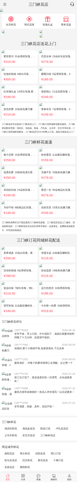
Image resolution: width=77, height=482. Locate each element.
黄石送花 (43, 460)
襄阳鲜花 (25, 467)
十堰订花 (58, 460)
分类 (23, 479)
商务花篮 (66, 24)
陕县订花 (45, 428)
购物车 (54, 479)
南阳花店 (9, 453)
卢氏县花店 (62, 428)
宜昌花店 (9, 467)
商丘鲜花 (25, 453)
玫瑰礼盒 (48, 24)
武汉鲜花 (27, 460)
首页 (8, 479)
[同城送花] (4, 4)
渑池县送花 (28, 428)
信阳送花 (40, 453)
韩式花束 (29, 24)
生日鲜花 (11, 24)
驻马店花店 (10, 460)
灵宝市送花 (28, 435)
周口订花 (56, 453)
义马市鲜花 (10, 435)
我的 (69, 479)
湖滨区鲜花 (10, 428)
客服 (38, 479)
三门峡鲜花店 (47, 435)
